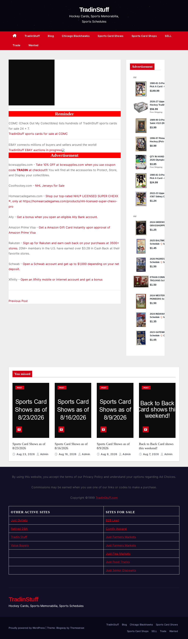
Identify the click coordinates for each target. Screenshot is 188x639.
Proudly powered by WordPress (27, 627)
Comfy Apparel (116, 528)
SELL (168, 35)
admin (43, 454)
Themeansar (77, 627)
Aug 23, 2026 (26, 454)
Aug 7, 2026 (151, 454)
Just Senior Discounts (121, 570)
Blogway (61, 627)
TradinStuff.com (107, 497)
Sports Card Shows (111, 35)
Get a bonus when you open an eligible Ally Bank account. (57, 217)
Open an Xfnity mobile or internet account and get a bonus (61, 279)
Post (19, 388)
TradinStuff (94, 9)
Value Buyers (20, 545)
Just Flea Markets (118, 553)
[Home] (15, 36)
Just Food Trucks (118, 562)
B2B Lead (112, 520)
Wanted (33, 45)
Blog (51, 35)
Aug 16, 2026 (68, 454)
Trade (16, 45)
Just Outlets (19, 520)
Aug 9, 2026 (109, 454)
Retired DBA (19, 528)
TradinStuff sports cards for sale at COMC (38, 134)
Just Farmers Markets (121, 537)
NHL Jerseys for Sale (49, 185)
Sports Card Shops (144, 35)
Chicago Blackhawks (76, 35)
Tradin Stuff (19, 537)
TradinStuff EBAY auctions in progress (35, 150)
